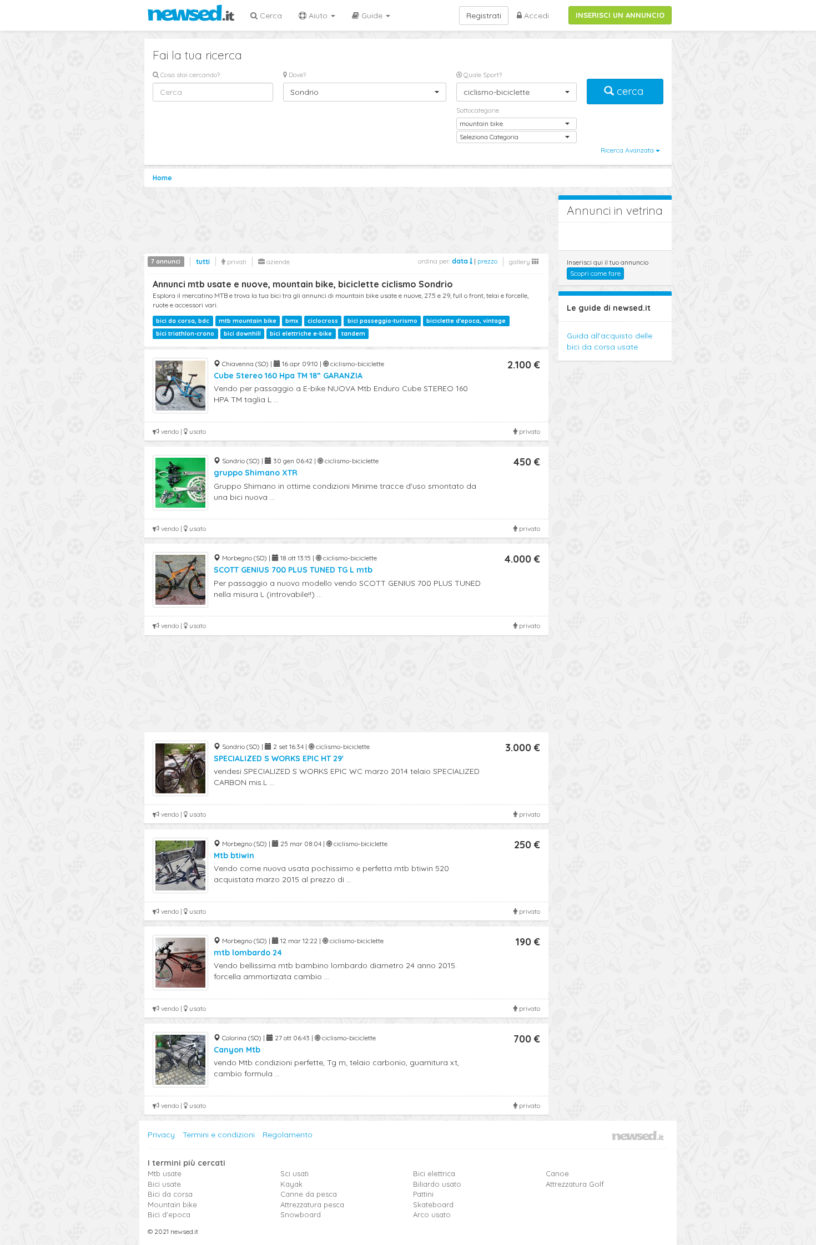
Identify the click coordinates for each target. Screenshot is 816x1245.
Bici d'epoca (169, 1214)
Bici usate (164, 1184)
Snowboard (300, 1214)
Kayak (291, 1184)
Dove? (296, 74)
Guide (372, 16)
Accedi (535, 16)
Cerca (270, 16)
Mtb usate (165, 1173)
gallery (520, 261)
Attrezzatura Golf (575, 1184)
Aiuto (318, 16)
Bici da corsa (170, 1194)
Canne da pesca (308, 1194)
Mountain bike (172, 1204)
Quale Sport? (482, 74)
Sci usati (294, 1173)
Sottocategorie (477, 110)
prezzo (487, 261)
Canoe (557, 1173)
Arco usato (432, 1214)
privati (235, 261)
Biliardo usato (437, 1184)
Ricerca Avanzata (628, 150)
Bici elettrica (434, 1173)
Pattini (423, 1194)
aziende (277, 261)
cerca (630, 91)
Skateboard (433, 1204)
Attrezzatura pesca (312, 1204)
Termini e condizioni (219, 1135)
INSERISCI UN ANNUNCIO (620, 15)
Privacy (161, 1135)
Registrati (483, 16)
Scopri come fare (595, 273)
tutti (203, 261)
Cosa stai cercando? (189, 74)
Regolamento (288, 1135)
